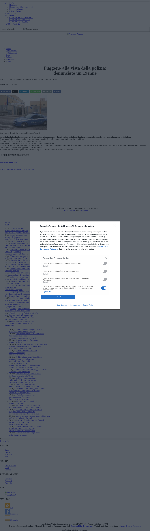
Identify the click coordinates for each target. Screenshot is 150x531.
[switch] (104, 263)
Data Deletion (62, 305)
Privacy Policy (88, 305)
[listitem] (75, 258)
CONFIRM (58, 297)
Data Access (75, 305)
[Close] (115, 226)
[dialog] (75, 265)
